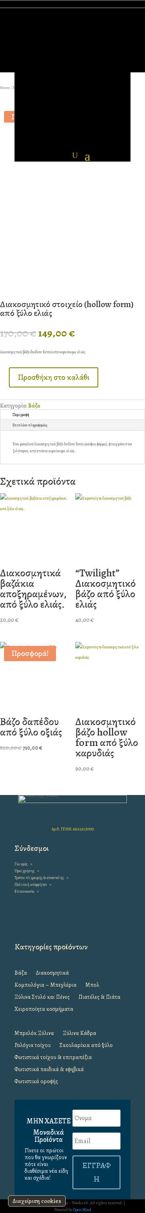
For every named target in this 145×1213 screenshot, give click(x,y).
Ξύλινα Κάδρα (79, 1034)
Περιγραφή (20, 414)
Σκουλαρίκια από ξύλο (86, 1046)
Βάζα (34, 406)
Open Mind (82, 1209)
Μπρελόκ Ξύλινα (34, 1034)
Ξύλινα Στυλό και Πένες (42, 997)
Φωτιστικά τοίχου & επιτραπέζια (53, 1058)
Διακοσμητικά (52, 973)
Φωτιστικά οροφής (36, 1082)
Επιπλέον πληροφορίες (30, 425)
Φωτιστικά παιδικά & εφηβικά (49, 1070)
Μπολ (92, 985)
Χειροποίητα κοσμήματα (43, 1009)
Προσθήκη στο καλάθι (53, 377)
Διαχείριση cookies (36, 1201)
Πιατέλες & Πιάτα (99, 997)
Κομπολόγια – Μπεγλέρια (45, 985)
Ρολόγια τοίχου (32, 1046)
